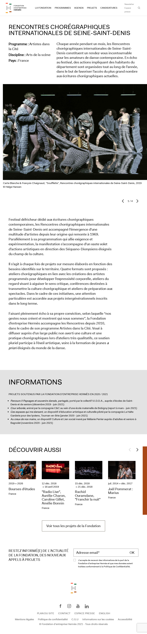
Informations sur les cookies (98, 619)
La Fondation (43, 7)
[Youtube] (78, 606)
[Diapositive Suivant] (136, 449)
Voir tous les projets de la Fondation (73, 526)
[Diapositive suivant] (136, 201)
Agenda (79, 7)
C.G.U (75, 619)
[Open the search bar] (139, 8)
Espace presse (127, 10)
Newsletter (129, 4)
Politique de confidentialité (53, 619)
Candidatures (108, 7)
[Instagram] (69, 606)
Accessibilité (125, 619)
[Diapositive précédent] (123, 201)
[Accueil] (8, 8)
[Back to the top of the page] (73, 588)
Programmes (63, 7)
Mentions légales (24, 619)
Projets (92, 7)
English (104, 613)
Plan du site (45, 613)
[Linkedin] (87, 606)
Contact (64, 613)
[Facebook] (60, 606)
